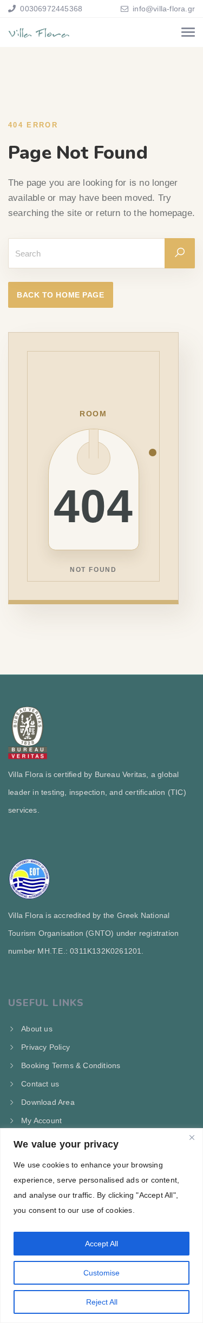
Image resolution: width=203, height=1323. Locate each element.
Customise (101, 1272)
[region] (101, 1225)
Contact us (40, 1083)
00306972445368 (50, 8)
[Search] (180, 253)
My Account (41, 1120)
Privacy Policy (45, 1047)
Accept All (101, 1243)
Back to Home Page (60, 295)
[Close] (191, 1137)
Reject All (101, 1302)
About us (37, 1028)
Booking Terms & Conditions (70, 1065)
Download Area (48, 1102)
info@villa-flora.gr (164, 8)
